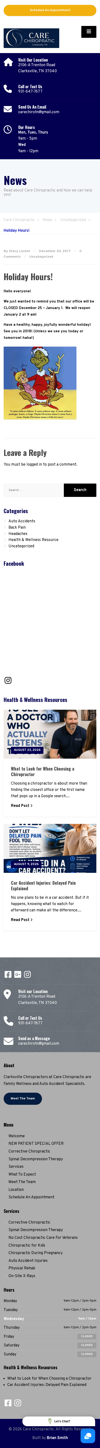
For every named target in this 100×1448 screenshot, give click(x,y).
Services (16, 1166)
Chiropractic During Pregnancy (35, 1253)
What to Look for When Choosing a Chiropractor (42, 771)
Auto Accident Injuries (28, 1260)
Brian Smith (57, 1438)
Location (16, 1189)
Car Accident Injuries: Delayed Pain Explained (43, 885)
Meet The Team (23, 1099)
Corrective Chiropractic (29, 1151)
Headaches (17, 534)
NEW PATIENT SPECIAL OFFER (36, 1143)
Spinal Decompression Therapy (35, 1159)
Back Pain (17, 527)
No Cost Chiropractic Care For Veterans (43, 1237)
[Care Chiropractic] (31, 36)
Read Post (20, 806)
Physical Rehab (21, 1268)
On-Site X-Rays (21, 1276)
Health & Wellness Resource (33, 540)
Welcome (16, 1136)
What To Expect (22, 1174)
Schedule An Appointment (50, 10)
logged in (34, 464)
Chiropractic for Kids (26, 1245)
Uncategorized (41, 257)
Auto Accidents (21, 521)
